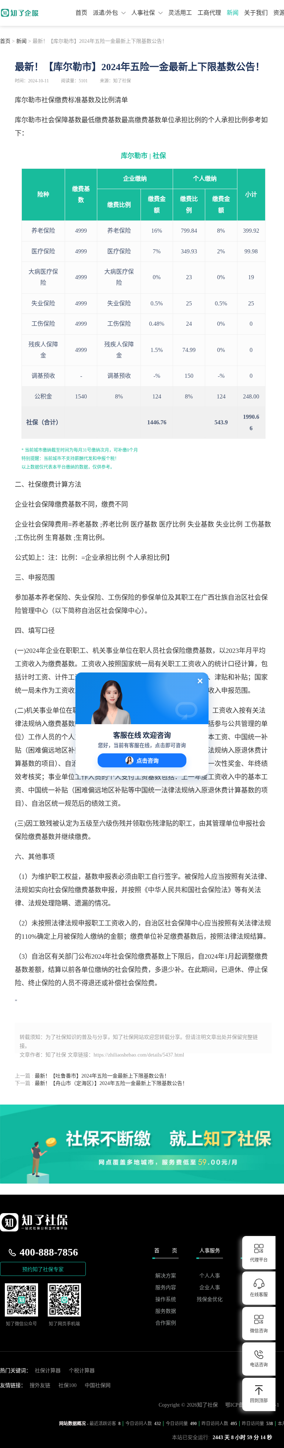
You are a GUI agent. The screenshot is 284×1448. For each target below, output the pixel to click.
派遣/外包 (106, 13)
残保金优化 (210, 1299)
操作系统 (165, 1299)
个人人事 (209, 1275)
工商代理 (209, 13)
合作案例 (165, 1323)
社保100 (67, 1385)
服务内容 (165, 1287)
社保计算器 (48, 1370)
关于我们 (256, 13)
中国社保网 (98, 1385)
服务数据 (165, 1311)
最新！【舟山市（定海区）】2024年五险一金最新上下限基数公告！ (101, 1083)
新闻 (233, 13)
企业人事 (209, 1287)
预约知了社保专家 (43, 1269)
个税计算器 (82, 1370)
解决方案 (165, 1275)
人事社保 (143, 13)
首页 (81, 13)
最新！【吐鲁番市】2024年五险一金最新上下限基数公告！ (92, 1076)
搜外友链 (40, 1385)
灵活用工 (180, 13)
